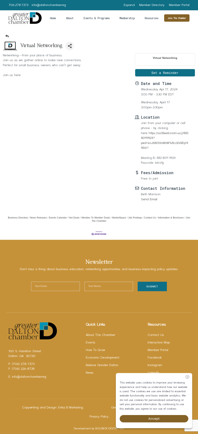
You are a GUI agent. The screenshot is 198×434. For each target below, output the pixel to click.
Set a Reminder (164, 73)
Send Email (149, 199)
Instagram (155, 365)
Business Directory (18, 217)
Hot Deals (74, 217)
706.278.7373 (18, 5)
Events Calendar (58, 217)
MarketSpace (119, 217)
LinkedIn (153, 372)
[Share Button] (69, 46)
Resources (151, 18)
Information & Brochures (171, 217)
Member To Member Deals (96, 217)
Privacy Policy (99, 416)
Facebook (155, 357)
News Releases (38, 217)
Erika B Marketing (70, 407)
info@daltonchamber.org (49, 5)
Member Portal (179, 5)
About (69, 18)
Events (90, 342)
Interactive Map (159, 342)
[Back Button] (100, 36)
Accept (154, 418)
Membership (127, 18)
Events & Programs (97, 18)
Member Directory (152, 5)
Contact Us (150, 217)
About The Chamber (100, 335)
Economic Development (102, 357)
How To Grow (95, 350)
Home (53, 18)
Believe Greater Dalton (102, 365)
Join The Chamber (177, 18)
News (89, 372)
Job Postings (135, 217)
